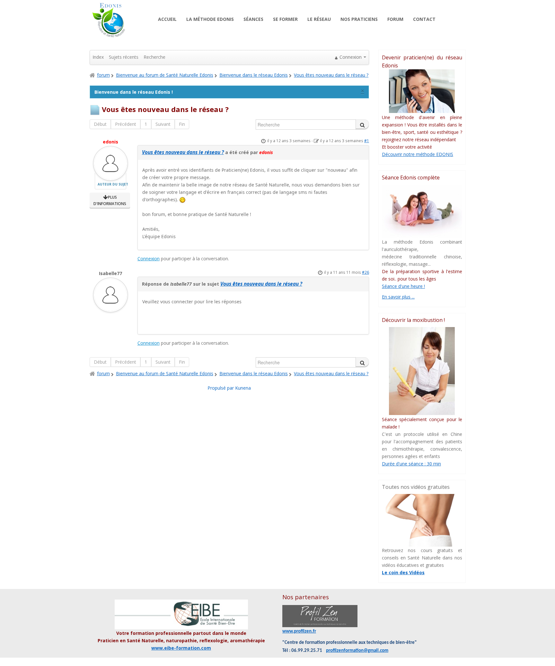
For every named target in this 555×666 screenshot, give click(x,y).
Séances (253, 19)
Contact (424, 19)
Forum (395, 19)
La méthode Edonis (210, 19)
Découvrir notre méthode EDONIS (417, 154)
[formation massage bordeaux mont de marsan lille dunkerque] (319, 616)
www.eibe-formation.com (181, 648)
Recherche (154, 57)
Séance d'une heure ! (403, 286)
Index (98, 57)
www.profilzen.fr (299, 631)
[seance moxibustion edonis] (422, 371)
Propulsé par (221, 388)
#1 (366, 140)
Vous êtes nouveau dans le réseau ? (183, 152)
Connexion (148, 258)
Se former (285, 19)
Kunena (243, 388)
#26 (365, 272)
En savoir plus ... (398, 297)
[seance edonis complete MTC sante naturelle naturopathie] (422, 211)
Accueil (167, 19)
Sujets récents (123, 57)
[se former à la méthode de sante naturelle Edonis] (422, 91)
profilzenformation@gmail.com (357, 650)
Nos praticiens (359, 19)
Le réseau (319, 19)
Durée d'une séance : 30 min (411, 464)
